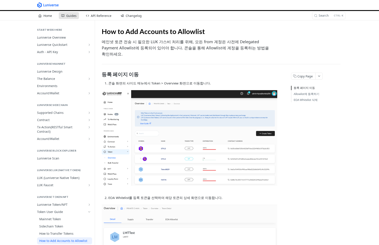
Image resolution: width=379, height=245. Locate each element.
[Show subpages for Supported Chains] (89, 112)
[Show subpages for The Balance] (89, 78)
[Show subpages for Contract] (89, 120)
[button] (189, 138)
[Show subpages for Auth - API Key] (89, 52)
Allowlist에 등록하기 (306, 94)
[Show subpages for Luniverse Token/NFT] (89, 204)
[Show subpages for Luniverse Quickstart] (89, 44)
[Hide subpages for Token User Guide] (89, 212)
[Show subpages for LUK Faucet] (89, 185)
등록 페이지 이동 (304, 88)
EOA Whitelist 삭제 (306, 100)
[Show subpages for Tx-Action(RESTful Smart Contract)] (89, 127)
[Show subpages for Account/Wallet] (89, 93)
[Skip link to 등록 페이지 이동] (99, 74)
